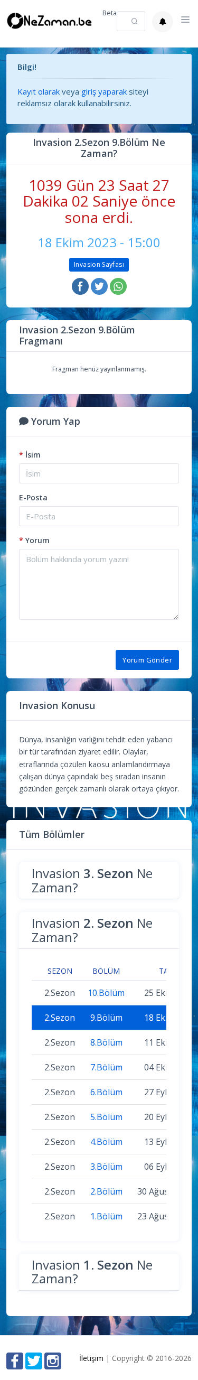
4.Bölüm (106, 1142)
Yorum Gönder (147, 660)
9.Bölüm (106, 1017)
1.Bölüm (106, 1216)
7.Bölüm (106, 1067)
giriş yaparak (104, 91)
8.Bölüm (106, 1042)
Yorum (34, 540)
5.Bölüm (106, 1117)
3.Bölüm (106, 1166)
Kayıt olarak (38, 91)
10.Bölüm (106, 993)
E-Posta (33, 497)
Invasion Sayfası (99, 264)
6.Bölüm (106, 1092)
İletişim (91, 1358)
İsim (30, 455)
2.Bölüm (106, 1191)
